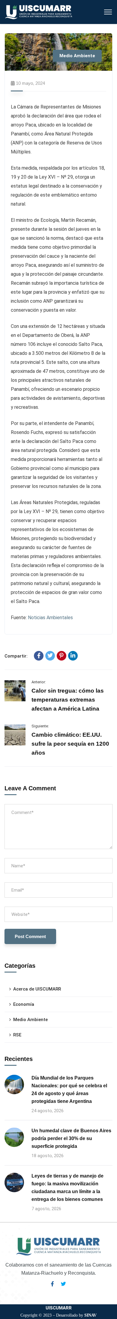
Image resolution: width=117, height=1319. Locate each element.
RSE (17, 1035)
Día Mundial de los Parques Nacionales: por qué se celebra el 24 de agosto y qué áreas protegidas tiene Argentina (69, 1089)
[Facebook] (39, 656)
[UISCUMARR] (38, 11)
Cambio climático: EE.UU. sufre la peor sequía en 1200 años (70, 744)
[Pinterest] (61, 656)
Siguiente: (40, 726)
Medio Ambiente (77, 55)
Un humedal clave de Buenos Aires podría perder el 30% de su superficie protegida (71, 1138)
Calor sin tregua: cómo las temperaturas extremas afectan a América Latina (68, 700)
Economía (23, 1004)
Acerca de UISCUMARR (37, 989)
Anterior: (39, 682)
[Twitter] (50, 656)
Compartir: (16, 656)
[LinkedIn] (73, 656)
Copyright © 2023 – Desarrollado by (58, 1315)
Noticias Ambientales (50, 617)
